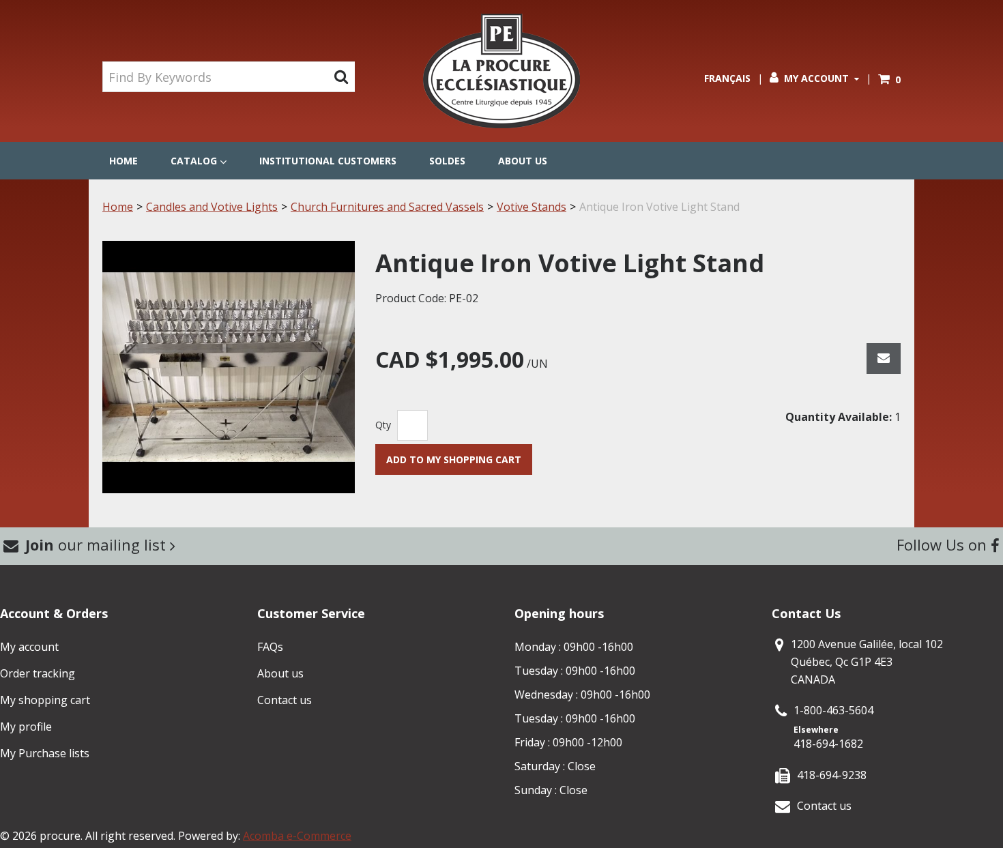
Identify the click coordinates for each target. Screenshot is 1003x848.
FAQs (270, 646)
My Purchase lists (44, 753)
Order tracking (37, 673)
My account (29, 646)
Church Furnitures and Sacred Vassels (387, 206)
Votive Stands (531, 206)
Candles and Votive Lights (212, 206)
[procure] (501, 71)
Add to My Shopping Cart (453, 459)
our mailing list (97, 544)
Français (727, 78)
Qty (383, 424)
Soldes (447, 160)
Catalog (194, 160)
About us (522, 160)
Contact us (284, 699)
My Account (816, 78)
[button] (889, 79)
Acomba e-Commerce (297, 835)
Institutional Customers (327, 160)
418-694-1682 (828, 743)
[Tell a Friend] (884, 358)
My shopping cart (45, 699)
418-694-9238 (832, 775)
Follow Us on (944, 544)
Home (123, 160)
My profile (26, 726)
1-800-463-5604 (833, 710)
